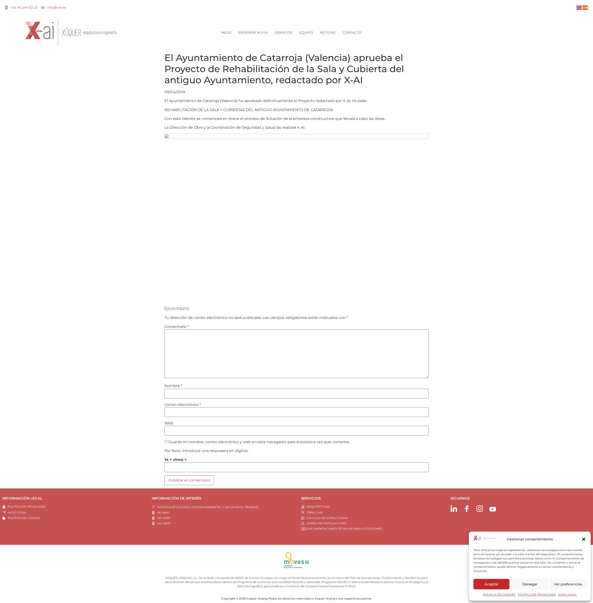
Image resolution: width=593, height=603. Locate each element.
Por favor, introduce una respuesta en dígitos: (206, 451)
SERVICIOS (284, 32)
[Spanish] (585, 7)
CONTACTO (352, 32)
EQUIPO (306, 32)
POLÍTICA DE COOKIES (499, 594)
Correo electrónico (182, 405)
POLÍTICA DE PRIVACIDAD (537, 594)
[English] (579, 7)
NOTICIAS (328, 32)
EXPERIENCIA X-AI (253, 32)
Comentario (176, 327)
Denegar (529, 584)
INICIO (226, 32)
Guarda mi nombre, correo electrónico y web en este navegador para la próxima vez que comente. (259, 442)
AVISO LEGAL (567, 594)
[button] (583, 539)
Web (168, 423)
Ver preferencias (568, 584)
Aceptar (491, 584)
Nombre (173, 386)
